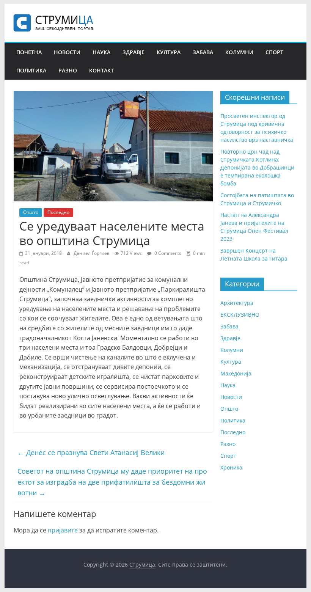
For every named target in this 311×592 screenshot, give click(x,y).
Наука (101, 52)
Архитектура (236, 302)
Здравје (134, 52)
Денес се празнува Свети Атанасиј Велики (91, 452)
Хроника (231, 467)
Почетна (29, 52)
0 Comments (167, 253)
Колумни (239, 52)
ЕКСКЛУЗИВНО (239, 314)
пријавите (63, 530)
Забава (203, 52)
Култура (169, 52)
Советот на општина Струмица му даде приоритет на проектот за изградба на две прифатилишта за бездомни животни (112, 482)
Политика (31, 70)
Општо (30, 212)
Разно (67, 70)
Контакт (101, 70)
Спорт (274, 52)
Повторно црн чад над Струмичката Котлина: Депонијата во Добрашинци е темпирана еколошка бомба (257, 167)
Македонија (235, 373)
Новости (67, 52)
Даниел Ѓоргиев (92, 253)
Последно (58, 212)
